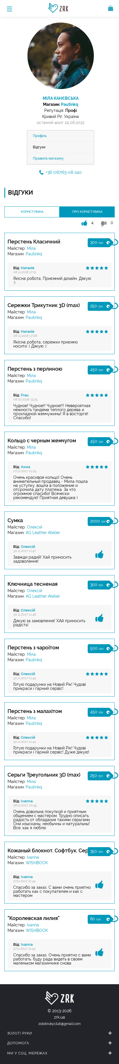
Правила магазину (48, 158)
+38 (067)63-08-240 (64, 172)
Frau (25, 395)
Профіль (40, 136)
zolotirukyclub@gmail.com (59, 1024)
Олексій (34, 527)
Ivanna (27, 801)
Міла (31, 248)
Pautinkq (69, 104)
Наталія (27, 268)
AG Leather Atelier (43, 532)
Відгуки (39, 147)
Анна (25, 467)
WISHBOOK (37, 862)
